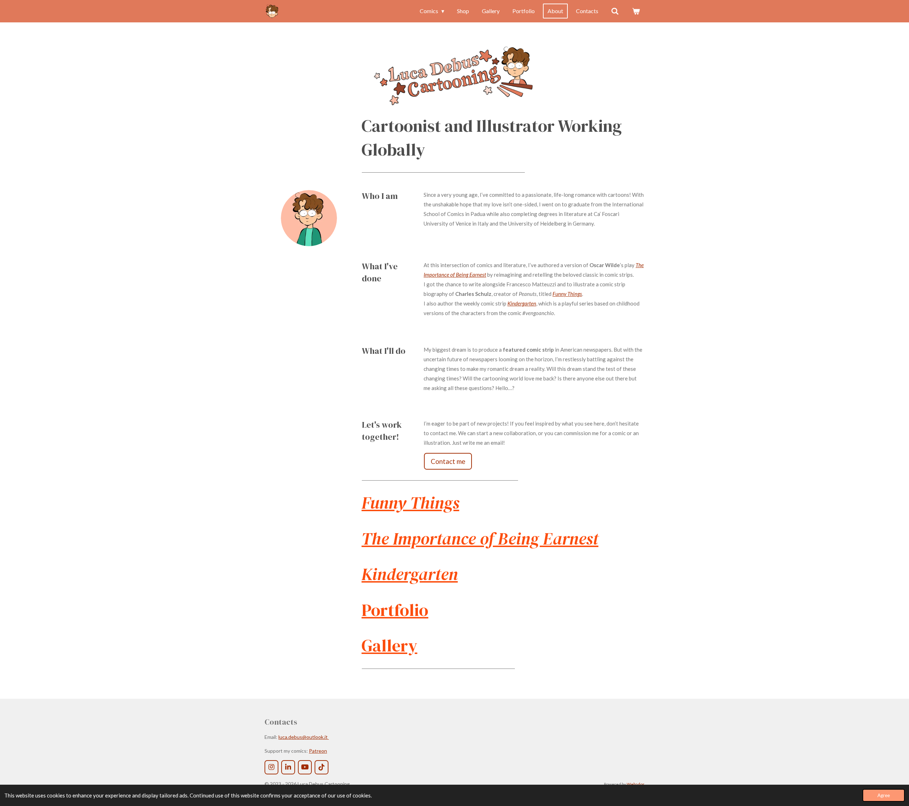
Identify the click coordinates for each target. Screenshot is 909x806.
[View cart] (635, 11)
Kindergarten (521, 303)
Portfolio (394, 610)
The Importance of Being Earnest (479, 538)
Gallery (389, 645)
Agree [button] (883, 795)
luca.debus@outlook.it (303, 737)
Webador (635, 783)
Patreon (318, 751)
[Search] (615, 11)
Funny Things (567, 294)
